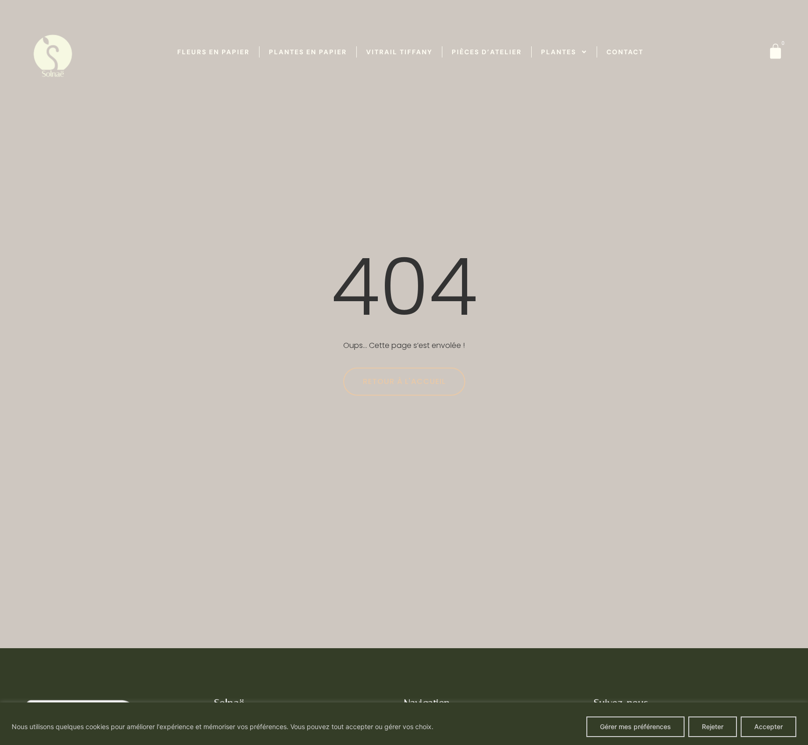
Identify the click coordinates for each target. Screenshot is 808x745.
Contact (624, 52)
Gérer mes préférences (635, 727)
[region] (404, 723)
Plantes (558, 52)
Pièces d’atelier (487, 52)
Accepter (768, 727)
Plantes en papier (308, 52)
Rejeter (712, 727)
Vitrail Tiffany (399, 52)
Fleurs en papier (213, 52)
